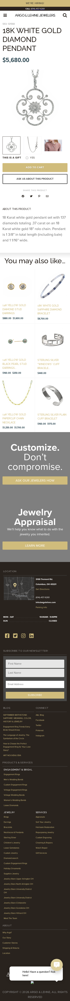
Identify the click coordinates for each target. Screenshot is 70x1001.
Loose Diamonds (11, 805)
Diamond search (11, 858)
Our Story (7, 938)
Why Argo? (7, 932)
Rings (6, 817)
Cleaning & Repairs (44, 843)
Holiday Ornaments (12, 868)
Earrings (7, 822)
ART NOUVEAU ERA (12, 755)
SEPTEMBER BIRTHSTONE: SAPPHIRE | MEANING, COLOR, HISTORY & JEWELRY (17, 718)
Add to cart (35, 167)
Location (6, 953)
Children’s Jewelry (12, 843)
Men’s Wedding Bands (13, 779)
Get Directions (43, 589)
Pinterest (39, 730)
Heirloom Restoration (45, 827)
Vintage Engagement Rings (15, 790)
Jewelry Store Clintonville (15, 903)
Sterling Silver (10, 837)
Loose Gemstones (11, 848)
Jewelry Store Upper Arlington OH (19, 879)
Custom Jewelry (11, 853)
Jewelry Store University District (18, 898)
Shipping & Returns (11, 948)
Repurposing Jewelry (45, 832)
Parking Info (41, 607)
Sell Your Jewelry (43, 822)
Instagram (40, 736)
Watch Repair (42, 848)
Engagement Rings (12, 774)
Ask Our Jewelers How (35, 480)
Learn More (35, 546)
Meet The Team (10, 918)
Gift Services (41, 853)
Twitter (38, 725)
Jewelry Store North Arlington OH (18, 884)
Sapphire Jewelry (11, 874)
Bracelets (8, 827)
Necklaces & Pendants (14, 832)
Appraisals (40, 817)
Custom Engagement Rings (15, 785)
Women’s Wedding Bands (15, 800)
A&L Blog (40, 715)
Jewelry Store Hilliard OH (15, 913)
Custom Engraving (44, 837)
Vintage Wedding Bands (14, 795)
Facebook (40, 720)
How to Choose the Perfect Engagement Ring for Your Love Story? (17, 747)
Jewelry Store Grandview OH (16, 908)
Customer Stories (10, 943)
